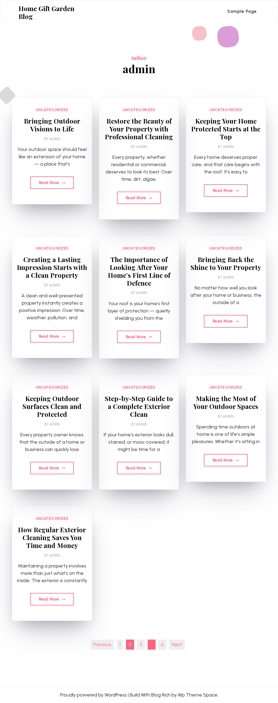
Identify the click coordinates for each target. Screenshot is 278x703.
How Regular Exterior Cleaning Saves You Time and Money (52, 537)
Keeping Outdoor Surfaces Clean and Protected (52, 406)
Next (177, 644)
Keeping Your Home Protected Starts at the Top (225, 128)
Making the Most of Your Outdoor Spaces (225, 402)
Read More (49, 182)
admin (54, 139)
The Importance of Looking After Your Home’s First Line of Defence (139, 271)
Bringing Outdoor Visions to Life (52, 125)
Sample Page (242, 11)
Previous (102, 644)
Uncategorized (52, 110)
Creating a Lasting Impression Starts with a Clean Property (52, 267)
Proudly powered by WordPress (93, 695)
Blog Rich (160, 695)
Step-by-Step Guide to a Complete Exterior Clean (139, 406)
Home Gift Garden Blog (46, 12)
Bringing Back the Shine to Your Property (226, 263)
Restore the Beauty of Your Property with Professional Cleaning (139, 128)
